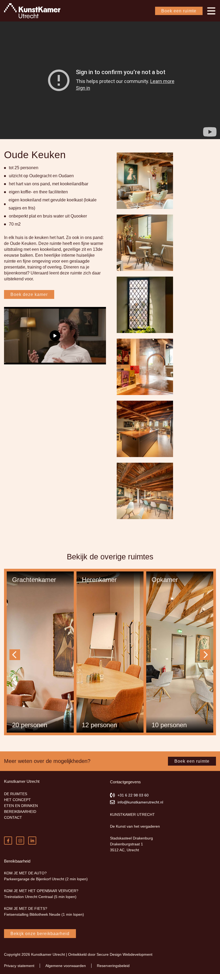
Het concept (16, 800)
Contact (12, 817)
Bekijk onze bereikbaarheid (38, 933)
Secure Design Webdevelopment (117, 954)
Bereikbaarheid (17, 811)
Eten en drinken (18, 805)
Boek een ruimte (179, 10)
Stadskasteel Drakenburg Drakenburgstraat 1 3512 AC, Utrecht (130, 844)
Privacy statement (18, 966)
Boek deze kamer (28, 288)
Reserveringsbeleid (108, 966)
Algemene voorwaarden (63, 966)
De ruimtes (14, 794)
